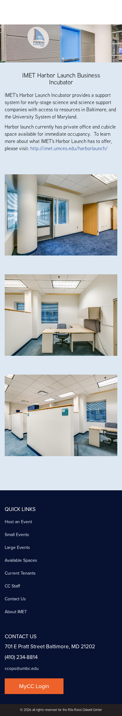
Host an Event (18, 521)
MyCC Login (34, 686)
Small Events (17, 534)
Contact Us (15, 599)
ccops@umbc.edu (22, 668)
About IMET (16, 611)
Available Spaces (21, 560)
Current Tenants (20, 573)
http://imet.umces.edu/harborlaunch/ (69, 148)
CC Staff (12, 586)
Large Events (17, 547)
